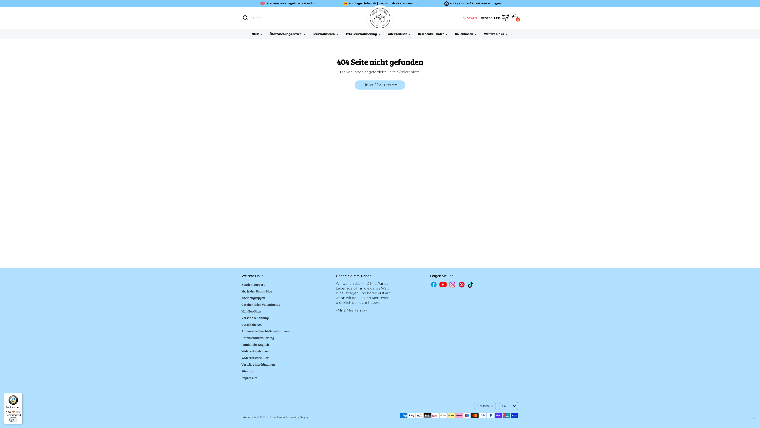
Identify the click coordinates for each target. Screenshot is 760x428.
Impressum (249, 378)
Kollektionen (464, 34)
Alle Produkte (398, 34)
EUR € (506, 406)
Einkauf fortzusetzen (380, 85)
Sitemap (247, 371)
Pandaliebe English (255, 344)
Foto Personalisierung (361, 34)
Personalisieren (324, 34)
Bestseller (490, 18)
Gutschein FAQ (251, 324)
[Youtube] (443, 284)
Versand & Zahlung (255, 318)
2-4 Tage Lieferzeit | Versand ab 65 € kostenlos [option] (383, 3)
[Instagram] (452, 284)
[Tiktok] (471, 284)
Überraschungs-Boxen (286, 34)
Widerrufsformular (255, 358)
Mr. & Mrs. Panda (275, 417)
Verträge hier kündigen (258, 364)
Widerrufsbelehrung (256, 351)
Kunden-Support (253, 284)
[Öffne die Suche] (245, 18)
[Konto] (505, 18)
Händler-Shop (251, 311)
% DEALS (470, 18)
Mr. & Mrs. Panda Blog (256, 291)
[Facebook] (433, 284)
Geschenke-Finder (431, 34)
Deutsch (483, 406)
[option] (472, 3)
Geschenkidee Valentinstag (260, 304)
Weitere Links (494, 34)
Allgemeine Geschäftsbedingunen (265, 331)
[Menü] (753, 419)
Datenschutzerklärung (257, 338)
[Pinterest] (461, 284)
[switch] (13, 419)
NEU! (255, 34)
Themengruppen (253, 298)
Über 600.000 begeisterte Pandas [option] (290, 3)
